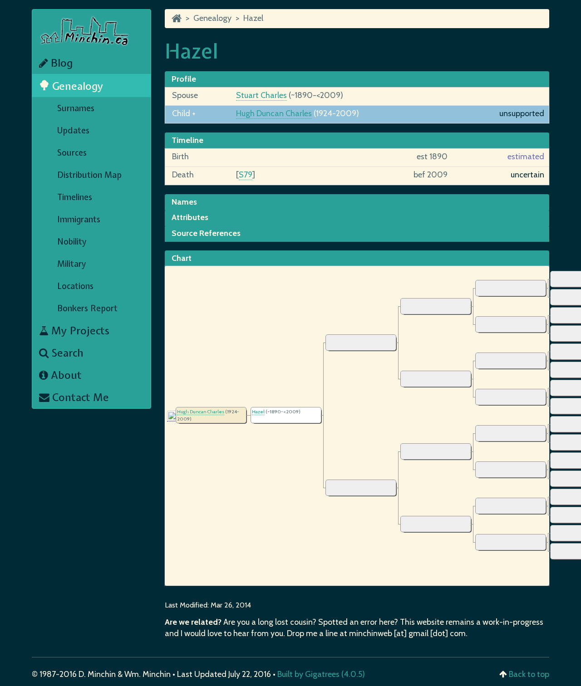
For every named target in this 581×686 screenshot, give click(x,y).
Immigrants (78, 219)
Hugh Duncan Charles (274, 113)
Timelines (74, 197)
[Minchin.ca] (177, 18)
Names (184, 202)
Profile (184, 79)
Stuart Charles (261, 95)
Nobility (72, 241)
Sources (72, 152)
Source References (206, 233)
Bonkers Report (87, 308)
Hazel (253, 18)
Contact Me (79, 397)
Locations (75, 286)
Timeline (187, 140)
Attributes (190, 217)
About (65, 375)
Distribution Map (89, 175)
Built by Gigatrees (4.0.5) (321, 674)
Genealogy (76, 86)
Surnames (75, 108)
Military (71, 264)
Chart (182, 258)
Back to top (529, 674)
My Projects (79, 330)
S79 (245, 175)
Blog (60, 63)
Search (66, 353)
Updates (73, 130)
